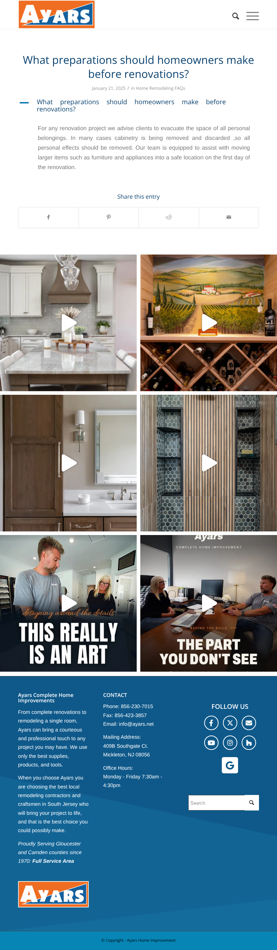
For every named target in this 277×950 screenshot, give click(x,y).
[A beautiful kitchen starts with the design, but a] (68, 603)
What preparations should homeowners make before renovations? (138, 66)
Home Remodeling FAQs (160, 88)
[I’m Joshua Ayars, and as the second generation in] (208, 323)
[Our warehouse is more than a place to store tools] (68, 323)
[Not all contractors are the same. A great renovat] (68, 463)
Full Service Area (53, 861)
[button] (138, 106)
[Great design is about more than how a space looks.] (208, 463)
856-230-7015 (137, 707)
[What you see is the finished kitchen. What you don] (208, 603)
